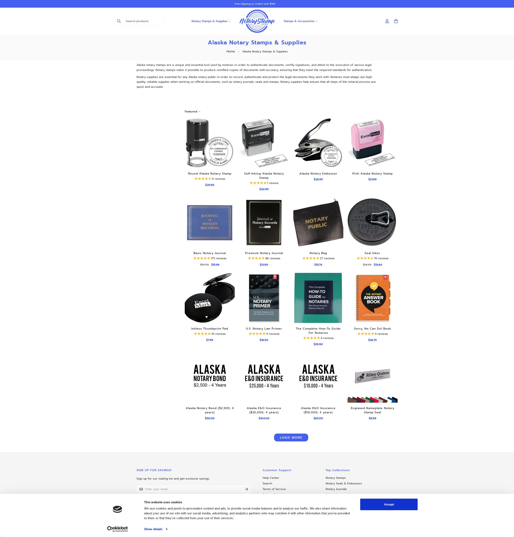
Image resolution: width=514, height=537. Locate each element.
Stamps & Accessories (299, 21)
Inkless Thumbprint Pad (209, 329)
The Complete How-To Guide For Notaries (318, 331)
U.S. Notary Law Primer (264, 329)
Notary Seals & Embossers (344, 483)
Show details (153, 529)
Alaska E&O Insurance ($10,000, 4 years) (318, 410)
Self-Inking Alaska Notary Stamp (264, 176)
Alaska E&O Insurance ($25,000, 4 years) (264, 410)
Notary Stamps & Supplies (209, 21)
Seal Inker (372, 253)
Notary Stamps (336, 478)
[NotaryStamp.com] (257, 21)
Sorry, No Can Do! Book (372, 329)
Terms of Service (274, 489)
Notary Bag (318, 253)
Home (230, 51)
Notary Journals (336, 489)
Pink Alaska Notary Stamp (372, 174)
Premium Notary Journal (264, 253)
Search (267, 483)
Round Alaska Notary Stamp (210, 174)
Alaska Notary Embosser (318, 174)
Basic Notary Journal (210, 253)
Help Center (271, 478)
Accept (389, 504)
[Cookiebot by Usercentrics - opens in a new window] (117, 529)
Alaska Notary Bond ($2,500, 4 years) (210, 410)
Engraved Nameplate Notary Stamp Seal (372, 410)
